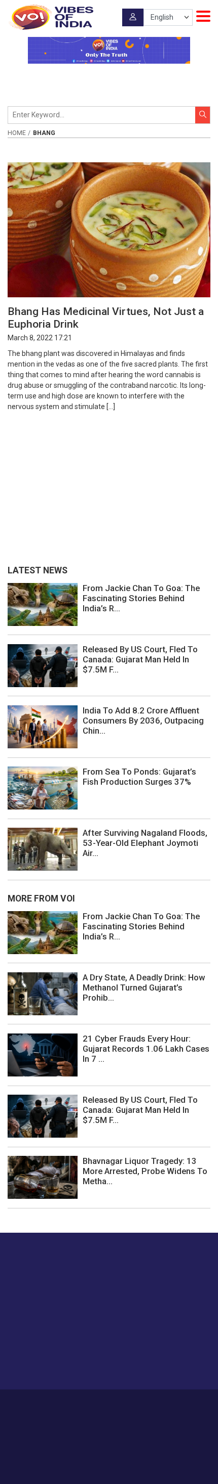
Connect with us (58, 1362)
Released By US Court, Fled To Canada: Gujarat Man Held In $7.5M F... (140, 659)
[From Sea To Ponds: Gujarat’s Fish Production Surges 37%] (43, 787)
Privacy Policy (93, 1414)
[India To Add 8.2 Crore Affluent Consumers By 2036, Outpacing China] (43, 726)
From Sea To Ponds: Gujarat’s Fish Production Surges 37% (139, 777)
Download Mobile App (109, 1458)
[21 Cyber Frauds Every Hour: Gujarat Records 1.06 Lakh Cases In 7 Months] (43, 1054)
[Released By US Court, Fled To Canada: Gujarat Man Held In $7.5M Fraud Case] (43, 665)
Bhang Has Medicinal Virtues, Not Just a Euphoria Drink (106, 317)
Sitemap (132, 1414)
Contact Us (131, 1404)
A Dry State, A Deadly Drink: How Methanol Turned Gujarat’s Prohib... (144, 987)
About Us (93, 1404)
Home (17, 133)
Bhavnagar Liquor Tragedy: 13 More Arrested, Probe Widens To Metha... (145, 1171)
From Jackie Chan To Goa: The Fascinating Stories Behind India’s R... (141, 598)
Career (63, 1404)
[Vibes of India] (50, 17)
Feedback (168, 1404)
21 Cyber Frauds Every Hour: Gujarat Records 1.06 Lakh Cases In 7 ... (146, 1048)
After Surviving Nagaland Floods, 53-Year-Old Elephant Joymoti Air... (145, 843)
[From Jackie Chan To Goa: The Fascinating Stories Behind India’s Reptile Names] (43, 604)
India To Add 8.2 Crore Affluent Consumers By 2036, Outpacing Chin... (143, 720)
